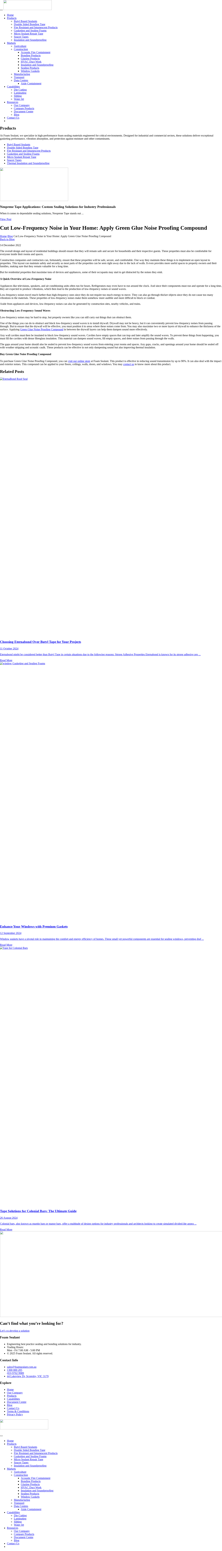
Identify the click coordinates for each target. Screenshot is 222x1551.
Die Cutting (20, 89)
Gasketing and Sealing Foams (30, 30)
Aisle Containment (31, 83)
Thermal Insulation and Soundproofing (28, 163)
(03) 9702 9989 (15, 1373)
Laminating (20, 92)
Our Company (22, 105)
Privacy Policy (15, 1414)
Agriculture (20, 46)
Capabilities (13, 86)
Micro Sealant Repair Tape (28, 33)
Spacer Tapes (21, 36)
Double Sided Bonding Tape (29, 24)
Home (10, 14)
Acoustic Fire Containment (35, 52)
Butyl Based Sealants (25, 21)
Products (11, 18)
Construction (21, 49)
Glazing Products (30, 58)
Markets (11, 43)
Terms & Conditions (18, 1411)
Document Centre (23, 111)
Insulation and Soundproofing (30, 39)
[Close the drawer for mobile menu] (1, 1435)
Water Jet (19, 99)
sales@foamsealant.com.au (21, 1366)
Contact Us (13, 117)
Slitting (18, 95)
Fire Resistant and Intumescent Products (36, 27)
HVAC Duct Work (31, 61)
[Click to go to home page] (27, 9)
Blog (16, 114)
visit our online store (79, 361)
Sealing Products (30, 67)
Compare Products (24, 108)
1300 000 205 (14, 1370)
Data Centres (21, 80)
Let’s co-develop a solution (14, 1330)
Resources (12, 102)
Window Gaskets (30, 71)
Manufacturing (22, 74)
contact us (128, 364)
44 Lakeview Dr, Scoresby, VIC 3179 (28, 1376)
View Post (5, 219)
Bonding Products (31, 55)
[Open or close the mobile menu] (1, 10)
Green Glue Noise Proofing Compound (41, 329)
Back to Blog (7, 239)
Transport (19, 77)
